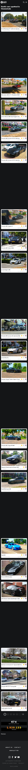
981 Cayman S (9, 226)
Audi (3, 489)
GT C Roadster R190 (14, 95)
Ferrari (3, 577)
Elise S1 (6, 357)
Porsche (3, 138)
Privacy (21, 763)
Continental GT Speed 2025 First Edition (16, 664)
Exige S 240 (7, 269)
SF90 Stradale (8, 577)
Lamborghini (5, 708)
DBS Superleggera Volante (15, 116)
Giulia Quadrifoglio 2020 (14, 598)
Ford (3, 29)
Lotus (3, 269)
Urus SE (10, 708)
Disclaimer (14, 766)
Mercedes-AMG (5, 95)
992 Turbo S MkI (10, 248)
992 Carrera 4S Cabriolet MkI (13, 336)
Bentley (3, 664)
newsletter (14, 750)
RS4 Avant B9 (7, 489)
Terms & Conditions (9, 763)
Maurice (4, 709)
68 (23, 714)
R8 (4, 555)
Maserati (4, 467)
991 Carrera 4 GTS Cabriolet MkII (14, 160)
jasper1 (4, 469)
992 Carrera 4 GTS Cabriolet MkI (14, 138)
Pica (4, 666)
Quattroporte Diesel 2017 (12, 467)
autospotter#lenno (7, 249)
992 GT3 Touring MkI (11, 686)
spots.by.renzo (6, 578)
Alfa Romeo (4, 598)
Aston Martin (5, 116)
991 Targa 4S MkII (10, 445)
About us (8, 747)
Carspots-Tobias (6, 30)
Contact (17, 747)
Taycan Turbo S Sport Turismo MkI (14, 379)
